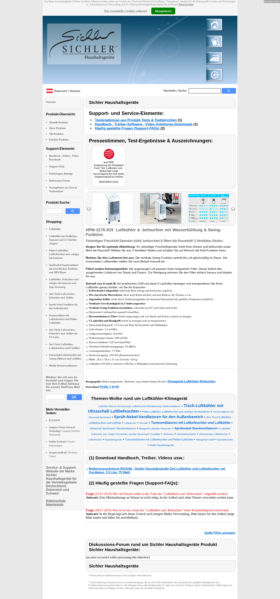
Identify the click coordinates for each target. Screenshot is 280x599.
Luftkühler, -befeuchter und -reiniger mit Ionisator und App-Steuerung (64, 283)
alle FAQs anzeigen (221, 532)
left (89, 209)
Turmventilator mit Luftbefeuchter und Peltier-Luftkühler (63, 319)
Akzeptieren (163, 10)
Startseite (169, 90)
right (233, 209)
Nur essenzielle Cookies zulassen (125, 10)
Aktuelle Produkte (58, 122)
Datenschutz (186, 4)
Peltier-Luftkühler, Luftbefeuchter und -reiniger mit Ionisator (64, 254)
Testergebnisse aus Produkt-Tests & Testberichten (136, 120)
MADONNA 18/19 (108, 181)
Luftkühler (55, 229)
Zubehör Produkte (59, 139)
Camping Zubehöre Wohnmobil (64, 431)
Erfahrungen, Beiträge (61, 173)
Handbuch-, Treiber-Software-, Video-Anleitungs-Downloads (143, 124)
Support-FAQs (57, 166)
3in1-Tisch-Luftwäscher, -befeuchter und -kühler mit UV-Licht (63, 333)
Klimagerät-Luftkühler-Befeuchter (191, 381)
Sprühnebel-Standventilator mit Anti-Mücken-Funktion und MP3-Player (64, 269)
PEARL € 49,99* (109, 386)
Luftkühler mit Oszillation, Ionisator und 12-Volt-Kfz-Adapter (63, 240)
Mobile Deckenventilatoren (63, 365)
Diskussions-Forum (59, 180)
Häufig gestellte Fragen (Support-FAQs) (127, 128)
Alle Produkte (56, 134)
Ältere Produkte (57, 128)
